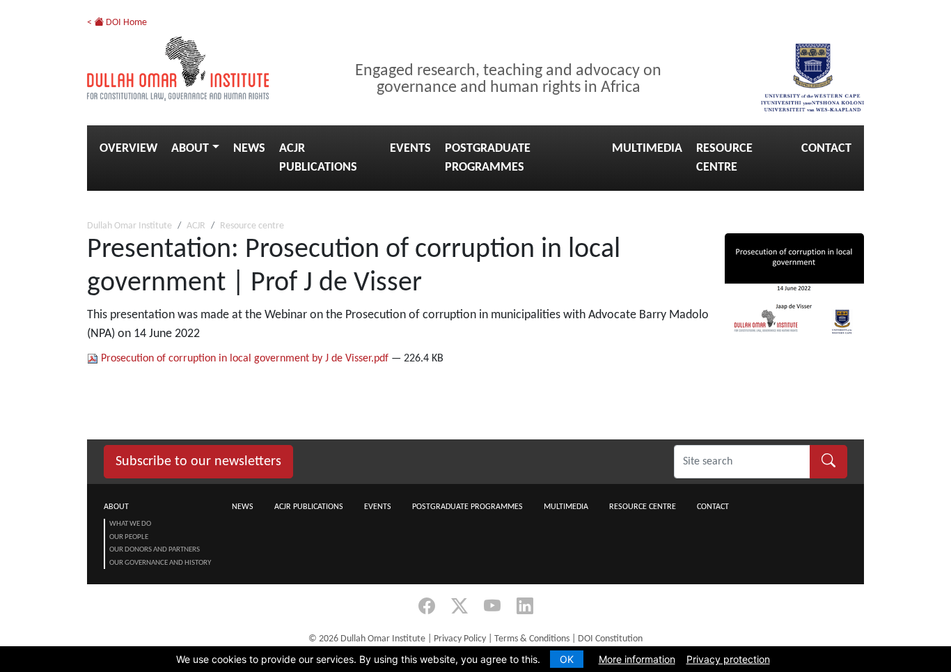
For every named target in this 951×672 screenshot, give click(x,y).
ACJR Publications (318, 158)
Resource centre (724, 158)
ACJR (196, 226)
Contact (826, 148)
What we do (130, 524)
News (249, 148)
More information (637, 659)
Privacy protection (728, 659)
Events (410, 148)
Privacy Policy (460, 639)
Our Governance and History (160, 563)
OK (567, 659)
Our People (128, 537)
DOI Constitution (610, 639)
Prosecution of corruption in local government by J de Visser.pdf (244, 358)
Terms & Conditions (531, 639)
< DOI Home (117, 22)
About (190, 148)
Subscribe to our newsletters (198, 462)
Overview (128, 148)
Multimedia (647, 148)
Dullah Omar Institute (129, 226)
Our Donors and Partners (154, 550)
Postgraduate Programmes (487, 158)
